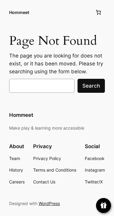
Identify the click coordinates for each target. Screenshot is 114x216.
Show (103, 205)
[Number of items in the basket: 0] (98, 12)
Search (91, 86)
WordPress (49, 203)
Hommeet (19, 12)
